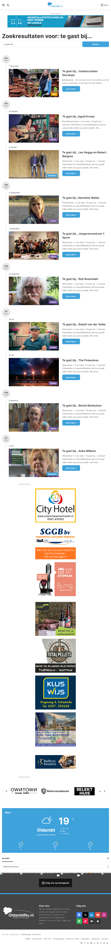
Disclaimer (85, 939)
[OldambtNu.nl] (55, 5)
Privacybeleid (58, 939)
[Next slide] (104, 791)
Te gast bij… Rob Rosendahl (80, 279)
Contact (105, 939)
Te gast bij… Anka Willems (79, 451)
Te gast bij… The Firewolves (80, 360)
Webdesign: (27, 934)
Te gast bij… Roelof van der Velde (84, 324)
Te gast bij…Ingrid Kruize (78, 116)
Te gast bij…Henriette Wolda (80, 197)
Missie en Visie (72, 939)
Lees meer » (71, 89)
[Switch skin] (8, 6)
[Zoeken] (3, 6)
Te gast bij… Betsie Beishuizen (82, 405)
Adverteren (37, 939)
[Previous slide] (7, 791)
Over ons (47, 939)
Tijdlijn (27, 939)
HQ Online (36, 934)
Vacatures (95, 939)
